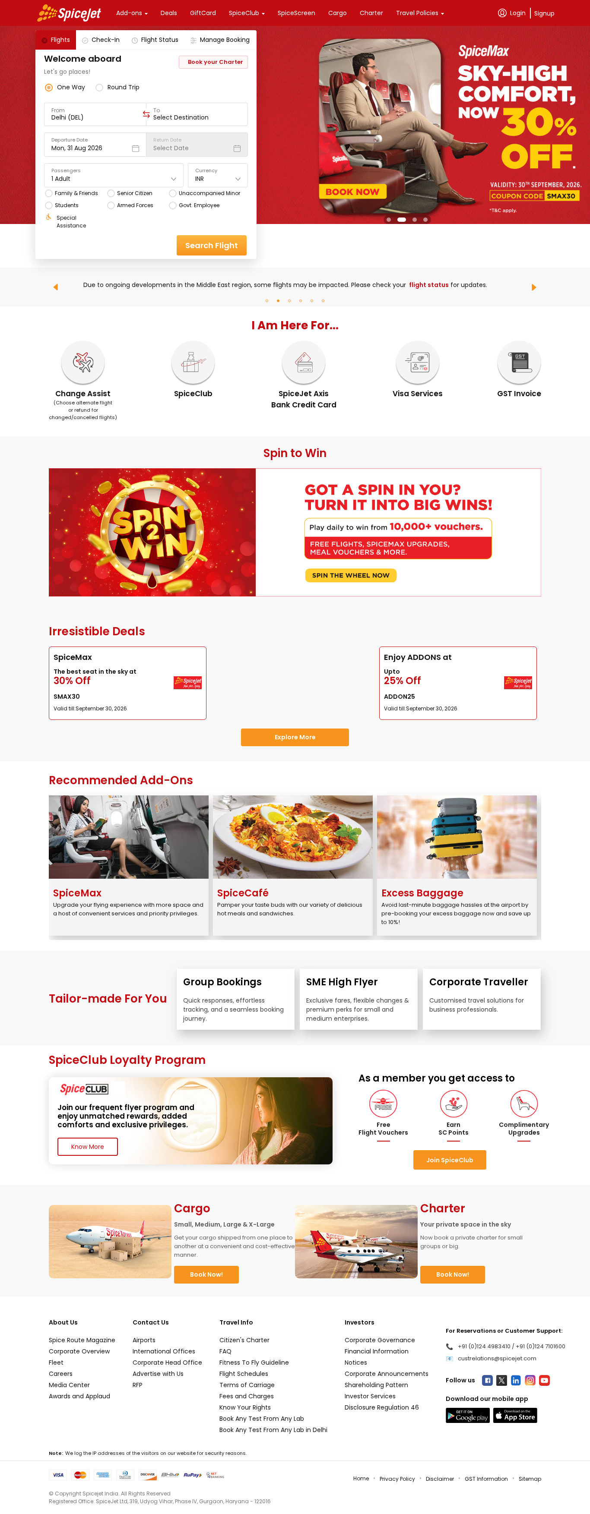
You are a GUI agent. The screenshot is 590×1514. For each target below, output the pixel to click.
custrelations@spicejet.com (497, 1358)
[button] (389, 220)
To (156, 110)
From (58, 110)
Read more (137, 288)
